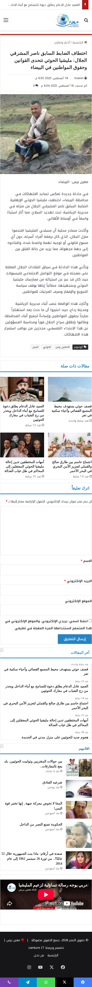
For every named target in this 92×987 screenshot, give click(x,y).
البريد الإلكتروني (78, 581)
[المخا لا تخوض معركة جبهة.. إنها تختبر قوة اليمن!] (79, 810)
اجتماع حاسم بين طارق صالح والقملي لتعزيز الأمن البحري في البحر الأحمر (72, 466)
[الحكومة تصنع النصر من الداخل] (79, 835)
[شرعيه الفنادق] (79, 789)
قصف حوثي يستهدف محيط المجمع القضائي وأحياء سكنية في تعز (72, 410)
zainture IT (36, 948)
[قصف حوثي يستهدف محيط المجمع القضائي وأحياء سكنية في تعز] (70, 389)
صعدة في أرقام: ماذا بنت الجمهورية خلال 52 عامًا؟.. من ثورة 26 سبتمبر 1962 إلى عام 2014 (31, 858)
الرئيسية (78, 42)
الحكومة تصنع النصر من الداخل (41, 824)
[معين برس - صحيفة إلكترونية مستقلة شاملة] (67, 20)
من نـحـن (39, 955)
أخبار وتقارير (62, 42)
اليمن (35, 347)
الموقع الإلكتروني (78, 601)
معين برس (13, 940)
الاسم (86, 561)
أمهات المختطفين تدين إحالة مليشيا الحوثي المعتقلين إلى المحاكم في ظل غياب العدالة (24, 466)
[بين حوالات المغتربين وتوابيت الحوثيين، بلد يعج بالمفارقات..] (79, 768)
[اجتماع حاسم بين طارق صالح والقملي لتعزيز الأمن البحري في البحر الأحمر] (70, 445)
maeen (79, 78)
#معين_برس (62, 347)
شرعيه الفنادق (52, 782)
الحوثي (47, 347)
